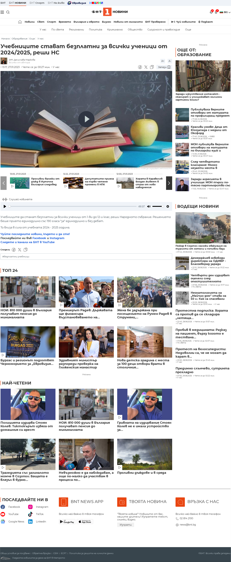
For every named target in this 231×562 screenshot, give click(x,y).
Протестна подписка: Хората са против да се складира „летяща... (202, 314)
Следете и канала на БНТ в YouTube (28, 242)
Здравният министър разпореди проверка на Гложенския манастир (78, 364)
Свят (40, 21)
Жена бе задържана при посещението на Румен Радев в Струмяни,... (144, 314)
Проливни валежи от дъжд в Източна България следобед (45, 181)
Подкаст (207, 21)
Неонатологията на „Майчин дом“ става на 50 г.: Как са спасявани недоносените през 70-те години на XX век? (210, 296)
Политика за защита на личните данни (91, 553)
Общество (135, 29)
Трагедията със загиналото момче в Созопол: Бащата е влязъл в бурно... (25, 476)
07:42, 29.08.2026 (184, 252)
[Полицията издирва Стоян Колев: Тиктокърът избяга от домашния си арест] (28, 404)
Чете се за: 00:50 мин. (205, 252)
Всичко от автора (19, 62)
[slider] (72, 206)
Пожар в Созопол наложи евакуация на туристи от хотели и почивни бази (201, 247)
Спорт (51, 21)
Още (188, 29)
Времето (65, 21)
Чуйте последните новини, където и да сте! (35, 234)
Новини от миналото (128, 21)
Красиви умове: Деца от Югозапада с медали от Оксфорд (209, 130)
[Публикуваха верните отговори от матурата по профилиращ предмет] (182, 115)
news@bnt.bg (188, 524)
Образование (19, 38)
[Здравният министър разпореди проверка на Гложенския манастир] (86, 342)
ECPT (63, 553)
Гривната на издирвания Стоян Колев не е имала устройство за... (144, 426)
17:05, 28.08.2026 (184, 341)
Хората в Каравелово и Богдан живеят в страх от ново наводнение (151, 183)
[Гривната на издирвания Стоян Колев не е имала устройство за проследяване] (144, 404)
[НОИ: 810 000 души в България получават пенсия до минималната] (28, 292)
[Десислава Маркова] (5, 61)
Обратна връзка (41, 553)
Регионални (76, 29)
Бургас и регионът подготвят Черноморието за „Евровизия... (27, 362)
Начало (5, 38)
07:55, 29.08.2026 (184, 376)
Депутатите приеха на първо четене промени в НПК (99, 181)
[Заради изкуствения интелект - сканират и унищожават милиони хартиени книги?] (203, 76)
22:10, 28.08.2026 (199, 268)
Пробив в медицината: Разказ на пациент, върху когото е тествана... (201, 333)
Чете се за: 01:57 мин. (204, 322)
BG (226, 12)
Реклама (86, 374)
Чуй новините (186, 21)
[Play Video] (86, 119)
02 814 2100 (186, 518)
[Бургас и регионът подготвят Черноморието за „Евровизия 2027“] (28, 342)
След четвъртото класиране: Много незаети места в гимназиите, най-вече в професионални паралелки (209, 165)
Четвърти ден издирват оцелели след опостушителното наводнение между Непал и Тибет (210, 278)
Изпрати (126, 524)
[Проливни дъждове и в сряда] (144, 454)
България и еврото (86, 21)
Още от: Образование (194, 52)
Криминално (115, 29)
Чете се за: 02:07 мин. (204, 341)
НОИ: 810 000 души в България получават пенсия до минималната (26, 314)
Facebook (39, 238)
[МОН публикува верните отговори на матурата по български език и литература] (182, 149)
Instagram (57, 238)
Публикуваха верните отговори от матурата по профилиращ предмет (210, 112)
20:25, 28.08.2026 (199, 302)
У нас (43, 29)
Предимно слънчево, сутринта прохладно (202, 370)
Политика (95, 29)
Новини (30, 21)
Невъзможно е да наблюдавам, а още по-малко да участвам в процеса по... (86, 476)
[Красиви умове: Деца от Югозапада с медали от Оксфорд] (182, 132)
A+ (162, 61)
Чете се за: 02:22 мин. (205, 376)
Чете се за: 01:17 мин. (219, 285)
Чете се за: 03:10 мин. (202, 304)
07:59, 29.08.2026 (199, 285)
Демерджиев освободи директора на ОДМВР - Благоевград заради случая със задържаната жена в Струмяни (209, 261)
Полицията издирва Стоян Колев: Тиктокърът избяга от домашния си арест (27, 426)
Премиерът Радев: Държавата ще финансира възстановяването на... (85, 314)
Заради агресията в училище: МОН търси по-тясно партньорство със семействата (210, 182)
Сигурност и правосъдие (163, 29)
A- (170, 61)
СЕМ (55, 553)
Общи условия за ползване (15, 553)
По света (57, 29)
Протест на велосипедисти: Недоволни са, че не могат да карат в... (201, 352)
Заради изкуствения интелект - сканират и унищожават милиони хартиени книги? (199, 97)
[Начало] (20, 21)
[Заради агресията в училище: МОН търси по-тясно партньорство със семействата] (182, 184)
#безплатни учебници (15, 256)
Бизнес (106, 21)
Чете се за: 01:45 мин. (205, 360)
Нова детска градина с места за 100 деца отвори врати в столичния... (143, 364)
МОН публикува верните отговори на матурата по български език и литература (210, 147)
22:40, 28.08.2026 (184, 322)
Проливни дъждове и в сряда (141, 473)
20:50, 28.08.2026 (184, 360)
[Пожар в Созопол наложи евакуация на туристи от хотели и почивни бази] (203, 227)
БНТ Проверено (155, 21)
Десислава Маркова (24, 59)
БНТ (3, 2)
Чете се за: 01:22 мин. (219, 268)
